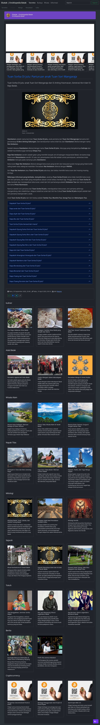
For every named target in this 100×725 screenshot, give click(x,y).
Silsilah (12, 8)
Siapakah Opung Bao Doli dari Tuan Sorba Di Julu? (27, 240)
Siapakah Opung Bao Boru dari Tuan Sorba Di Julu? (28, 245)
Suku (37, 8)
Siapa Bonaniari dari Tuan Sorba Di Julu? (24, 271)
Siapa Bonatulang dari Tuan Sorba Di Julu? (24, 266)
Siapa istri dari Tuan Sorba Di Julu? (22, 250)
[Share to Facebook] (12, 295)
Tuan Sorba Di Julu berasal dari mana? (23, 224)
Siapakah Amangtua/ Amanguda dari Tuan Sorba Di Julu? (30, 255)
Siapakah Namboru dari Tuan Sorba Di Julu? (25, 260)
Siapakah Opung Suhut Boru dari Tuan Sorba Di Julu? (28, 234)
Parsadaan (29, 8)
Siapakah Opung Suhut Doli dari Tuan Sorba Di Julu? (28, 229)
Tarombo (32, 3)
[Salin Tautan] (20, 295)
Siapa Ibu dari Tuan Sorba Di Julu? (21, 219)
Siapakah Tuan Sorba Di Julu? (20, 203)
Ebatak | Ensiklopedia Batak (13, 2)
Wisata (46, 3)
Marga (20, 8)
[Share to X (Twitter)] (16, 295)
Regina (59, 291)
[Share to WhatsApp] (9, 295)
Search (95, 3)
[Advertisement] (50, 37)
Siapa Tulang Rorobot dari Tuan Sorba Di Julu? (26, 281)
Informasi (54, 3)
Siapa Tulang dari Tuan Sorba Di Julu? (23, 276)
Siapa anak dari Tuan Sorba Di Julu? (22, 208)
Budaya (40, 3)
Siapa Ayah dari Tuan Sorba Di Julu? (22, 214)
